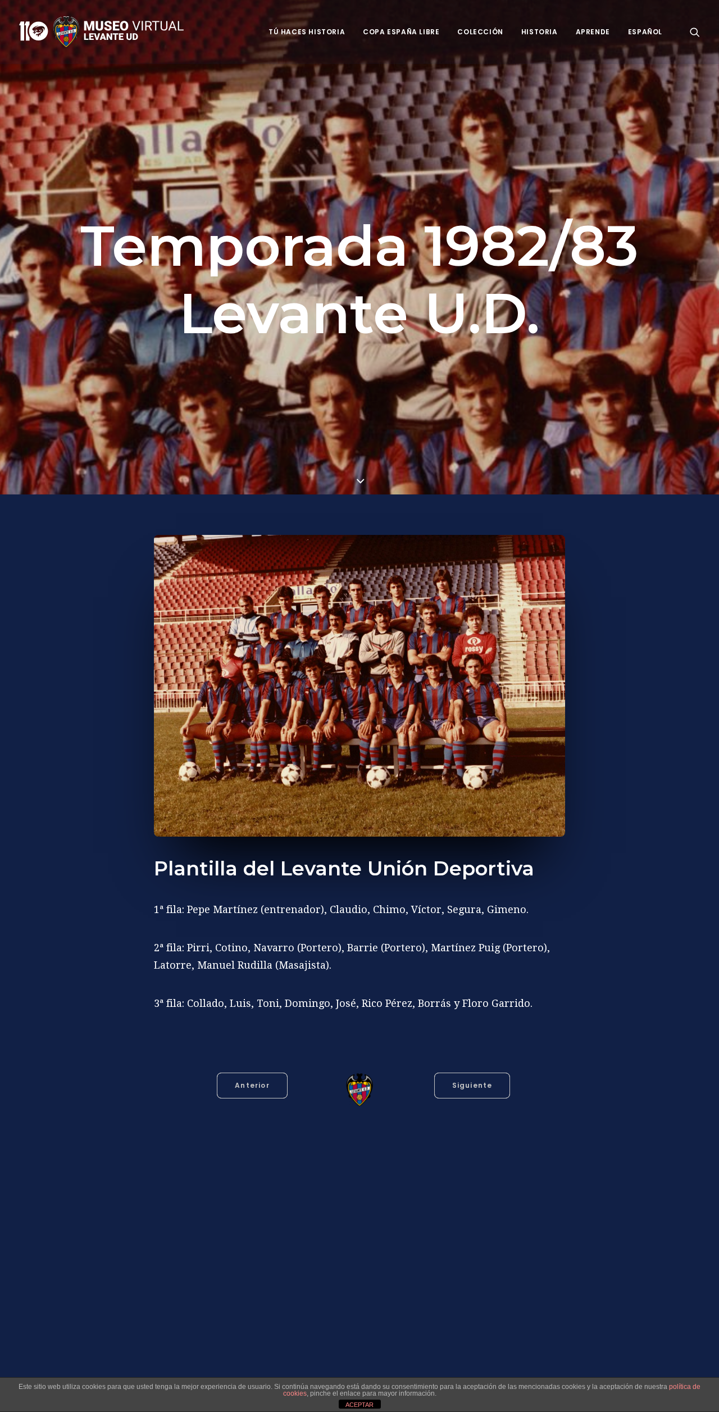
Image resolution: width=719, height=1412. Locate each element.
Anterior (252, 1085)
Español (645, 32)
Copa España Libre (401, 32)
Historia (539, 32)
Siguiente (472, 1085)
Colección (480, 32)
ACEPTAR (359, 1404)
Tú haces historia (307, 32)
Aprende (593, 32)
